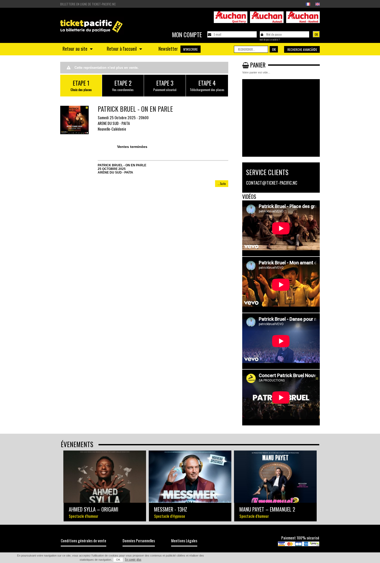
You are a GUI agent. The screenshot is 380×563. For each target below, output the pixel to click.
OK (118, 559)
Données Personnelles (139, 540)
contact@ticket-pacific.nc (271, 182)
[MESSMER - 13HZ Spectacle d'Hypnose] (190, 477)
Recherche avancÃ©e (302, 49)
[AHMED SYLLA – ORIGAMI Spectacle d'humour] (104, 477)
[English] (317, 4)
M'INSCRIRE (190, 49)
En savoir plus (133, 559)
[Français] (308, 4)
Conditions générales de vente (83, 540)
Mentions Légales (184, 540)
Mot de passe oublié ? (270, 39)
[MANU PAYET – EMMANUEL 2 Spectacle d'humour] (275, 477)
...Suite (222, 184)
